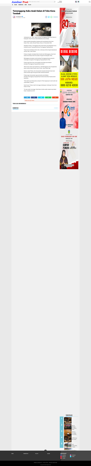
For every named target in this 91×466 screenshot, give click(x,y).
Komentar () (56, 16)
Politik (29, 4)
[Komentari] (55, 97)
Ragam (15, 4)
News (26, 4)
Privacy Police (45, 462)
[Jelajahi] (89, 2)
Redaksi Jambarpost (38, 462)
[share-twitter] (49, 17)
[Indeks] (76, 2)
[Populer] (78, 2)
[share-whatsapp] (51, 17)
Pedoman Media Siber (53, 462)
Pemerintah (20, 4)
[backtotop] (45, 451)
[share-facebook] (46, 17)
